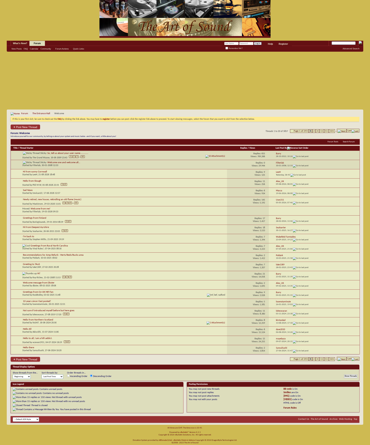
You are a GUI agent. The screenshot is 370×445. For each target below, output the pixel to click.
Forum (37, 43)
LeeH (35, 175)
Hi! (38, 273)
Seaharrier (37, 231)
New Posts (17, 49)
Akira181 (37, 332)
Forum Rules (290, 408)
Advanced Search (351, 48)
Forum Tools (333, 142)
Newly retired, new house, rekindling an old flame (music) (52, 199)
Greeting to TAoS (31, 264)
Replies (243, 148)
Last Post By (281, 148)
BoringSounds (39, 222)
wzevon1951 (38, 342)
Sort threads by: (50, 373)
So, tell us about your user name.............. (67, 153)
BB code (287, 389)
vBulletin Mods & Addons (184, 440)
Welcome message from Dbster (39, 282)
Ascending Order (78, 376)
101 (332, 131)
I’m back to (28, 236)
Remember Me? (235, 48)
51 (326, 131)
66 (83, 157)
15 (76, 203)
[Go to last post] (301, 156)
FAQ (26, 49)
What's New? (20, 43)
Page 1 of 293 (301, 131)
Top (355, 419)
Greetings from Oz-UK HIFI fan (38, 292)
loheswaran (38, 315)
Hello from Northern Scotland (38, 320)
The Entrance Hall (41, 113)
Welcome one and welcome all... (63, 162)
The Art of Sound (319, 419)
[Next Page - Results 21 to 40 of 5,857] (341, 130)
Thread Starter (26, 148)
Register (283, 44)
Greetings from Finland (34, 218)
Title (15, 148)
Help (270, 44)
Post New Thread (25, 127)
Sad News (28, 190)
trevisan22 (37, 193)
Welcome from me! (40, 208)
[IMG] (286, 396)
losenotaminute (40, 304)
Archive (333, 419)
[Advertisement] (185, 81)
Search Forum (349, 142)
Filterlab (36, 165)
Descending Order (102, 376)
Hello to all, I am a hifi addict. (37, 338)
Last (350, 130)
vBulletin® (184, 432)
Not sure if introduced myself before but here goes (48, 310)
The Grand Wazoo (41, 157)
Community (45, 49)
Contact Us (303, 419)
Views (252, 148)
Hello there (28, 347)
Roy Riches (38, 277)
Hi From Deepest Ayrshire (36, 227)
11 (321, 131)
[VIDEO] (287, 399)
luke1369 (37, 267)
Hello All (27, 329)
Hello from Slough (32, 181)
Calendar (34, 49)
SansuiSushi (38, 350)
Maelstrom (38, 204)
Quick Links (78, 49)
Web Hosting (345, 419)
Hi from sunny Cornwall (35, 171)
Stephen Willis (39, 239)
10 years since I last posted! (37, 301)
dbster (35, 286)
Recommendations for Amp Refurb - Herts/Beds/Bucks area (53, 255)
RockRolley (38, 295)
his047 (36, 323)
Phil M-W (37, 185)
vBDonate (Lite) (165, 440)
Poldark (36, 258)
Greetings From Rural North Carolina (49, 245)
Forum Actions (62, 49)
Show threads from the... (25, 373)
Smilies (287, 392)
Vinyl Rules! (38, 249)
